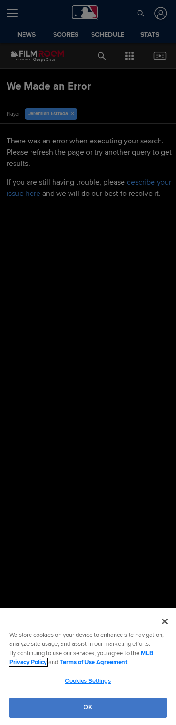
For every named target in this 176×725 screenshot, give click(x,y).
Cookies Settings (88, 681)
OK (88, 707)
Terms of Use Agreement (93, 662)
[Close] (164, 621)
